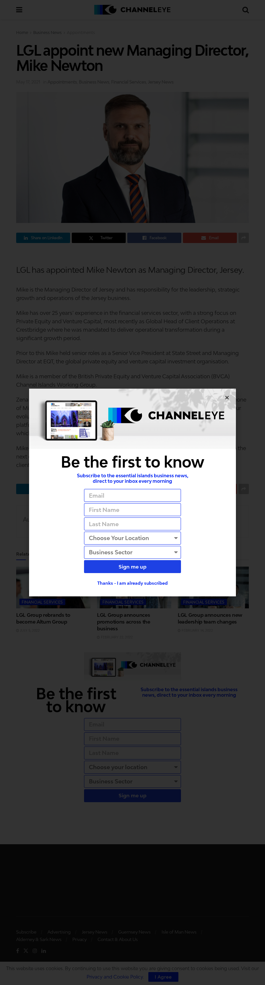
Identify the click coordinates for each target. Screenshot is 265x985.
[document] (132, 492)
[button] (227, 397)
